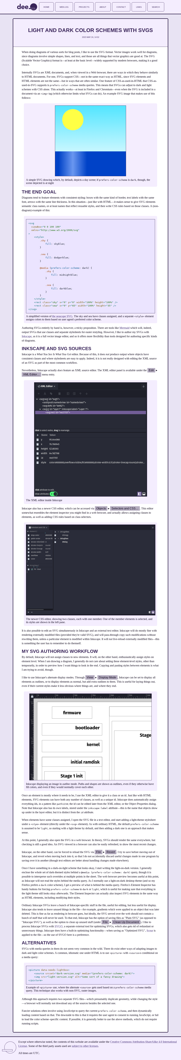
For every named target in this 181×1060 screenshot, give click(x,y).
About (103, 6)
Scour (150, 930)
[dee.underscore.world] (27, 7)
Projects (84, 6)
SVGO (59, 926)
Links (139, 6)
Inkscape (27, 336)
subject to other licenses (85, 1046)
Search (156, 6)
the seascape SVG (62, 316)
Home (46, 6)
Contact (121, 6)
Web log (64, 6)
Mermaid (124, 327)
